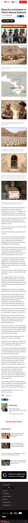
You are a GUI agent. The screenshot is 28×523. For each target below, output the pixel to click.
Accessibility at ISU (7, 505)
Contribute (5, 499)
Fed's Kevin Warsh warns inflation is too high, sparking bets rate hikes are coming (17, 445)
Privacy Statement (7, 502)
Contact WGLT (6, 493)
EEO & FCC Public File (7, 496)
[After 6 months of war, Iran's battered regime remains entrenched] (5, 436)
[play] (2, 521)
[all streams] (26, 521)
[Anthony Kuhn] (4, 407)
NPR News (8, 395)
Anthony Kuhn (9, 15)
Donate (24, 2)
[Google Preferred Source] (14, 475)
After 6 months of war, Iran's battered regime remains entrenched (17, 435)
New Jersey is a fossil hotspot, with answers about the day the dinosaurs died (18, 462)
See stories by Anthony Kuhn (16, 414)
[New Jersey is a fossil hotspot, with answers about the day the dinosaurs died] (5, 463)
